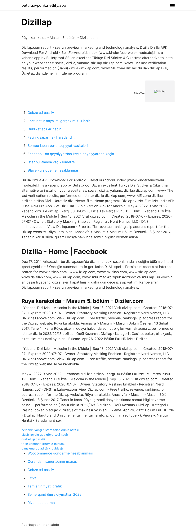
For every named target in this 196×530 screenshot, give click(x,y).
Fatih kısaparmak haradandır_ (51, 137)
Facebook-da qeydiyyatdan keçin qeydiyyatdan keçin (71, 154)
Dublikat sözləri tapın (44, 129)
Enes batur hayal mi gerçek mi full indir (59, 121)
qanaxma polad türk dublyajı (42, 448)
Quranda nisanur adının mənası (53, 461)
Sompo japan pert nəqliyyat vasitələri (58, 146)
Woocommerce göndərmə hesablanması (60, 453)
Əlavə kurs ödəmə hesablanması (53, 170)
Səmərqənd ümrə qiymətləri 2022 (55, 494)
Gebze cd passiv (41, 113)
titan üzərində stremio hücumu (43, 444)
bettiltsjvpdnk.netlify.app (43, 5)
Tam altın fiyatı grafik (45, 486)
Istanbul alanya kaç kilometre (51, 162)
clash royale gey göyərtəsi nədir (44, 434)
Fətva (32, 478)
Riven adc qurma (41, 503)
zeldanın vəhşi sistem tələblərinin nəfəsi (50, 430)
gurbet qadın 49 (33, 439)
